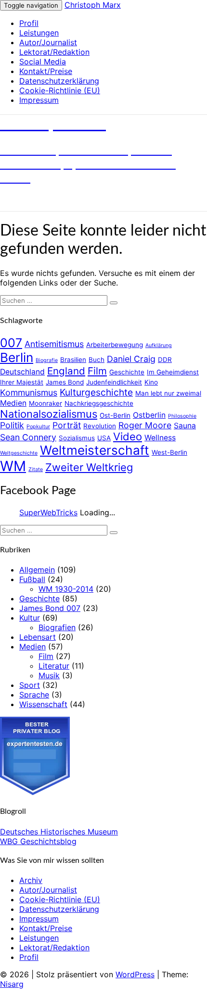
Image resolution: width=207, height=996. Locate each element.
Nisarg (12, 984)
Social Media (42, 61)
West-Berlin (169, 452)
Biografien (57, 627)
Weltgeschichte (19, 453)
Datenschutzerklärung (59, 81)
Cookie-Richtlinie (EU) (59, 90)
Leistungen (39, 32)
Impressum (39, 100)
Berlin (16, 357)
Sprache (34, 694)
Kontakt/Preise (45, 71)
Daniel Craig (131, 359)
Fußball (32, 579)
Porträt (66, 425)
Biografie (47, 360)
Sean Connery (28, 437)
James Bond (65, 382)
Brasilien (73, 359)
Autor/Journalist (48, 42)
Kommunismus (28, 392)
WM (13, 466)
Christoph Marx (93, 5)
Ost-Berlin (115, 415)
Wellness (160, 437)
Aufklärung (158, 345)
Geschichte (126, 372)
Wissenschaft (43, 704)
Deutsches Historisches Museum (59, 831)
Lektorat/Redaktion (54, 52)
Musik (49, 675)
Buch (96, 359)
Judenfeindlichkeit (114, 382)
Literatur (54, 666)
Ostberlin (149, 415)
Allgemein (37, 569)
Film (97, 371)
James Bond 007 (49, 608)
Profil (29, 23)
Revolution (99, 426)
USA (104, 438)
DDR (165, 359)
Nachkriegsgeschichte (99, 403)
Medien (13, 403)
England (66, 371)
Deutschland (22, 371)
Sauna (185, 425)
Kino (151, 382)
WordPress (135, 974)
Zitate (35, 469)
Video (127, 436)
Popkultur (38, 426)
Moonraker (45, 403)
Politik (12, 425)
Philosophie (182, 416)
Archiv (30, 880)
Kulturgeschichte (96, 392)
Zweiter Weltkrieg (89, 467)
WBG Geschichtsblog (38, 841)
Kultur (29, 617)
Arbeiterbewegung (114, 345)
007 (11, 343)
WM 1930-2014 (66, 589)
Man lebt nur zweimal (168, 393)
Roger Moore (144, 425)
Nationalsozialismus (48, 414)
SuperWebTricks (48, 512)
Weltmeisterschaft (94, 450)
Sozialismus (77, 438)
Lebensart (37, 637)
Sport (29, 685)
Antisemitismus (54, 344)
